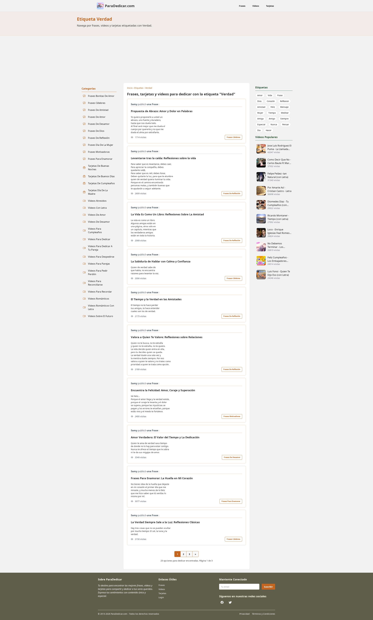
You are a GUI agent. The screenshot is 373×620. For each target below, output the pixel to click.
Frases (242, 6)
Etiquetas (138, 87)
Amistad (261, 107)
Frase (280, 95)
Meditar (285, 112)
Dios (259, 101)
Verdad (148, 87)
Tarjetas (270, 6)
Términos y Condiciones (263, 613)
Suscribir (268, 586)
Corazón (271, 101)
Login (161, 597)
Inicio (129, 87)
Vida (270, 95)
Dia (259, 130)
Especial (261, 124)
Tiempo (272, 112)
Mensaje (284, 107)
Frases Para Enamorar (230, 501)
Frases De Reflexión (231, 193)
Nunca (274, 124)
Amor (260, 95)
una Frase (152, 104)
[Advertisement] (186, 57)
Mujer (260, 112)
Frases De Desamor (232, 457)
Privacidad (244, 613)
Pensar (285, 124)
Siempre (284, 118)
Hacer (268, 130)
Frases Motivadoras (232, 416)
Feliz (273, 107)
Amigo (272, 118)
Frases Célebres (233, 137)
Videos (255, 6)
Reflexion (284, 101)
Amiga (260, 118)
